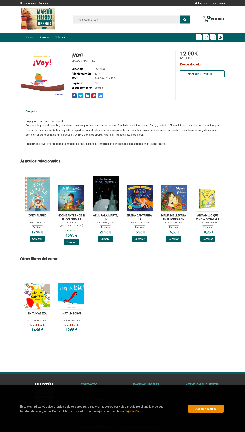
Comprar (37, 238)
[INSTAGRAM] (213, 37)
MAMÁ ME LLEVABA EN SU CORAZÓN (173, 217)
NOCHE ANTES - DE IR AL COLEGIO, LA (71, 217)
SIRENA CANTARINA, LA (139, 217)
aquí (99, 411)
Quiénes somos (28, 3)
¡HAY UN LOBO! (71, 313)
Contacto (43, 3)
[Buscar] (185, 20)
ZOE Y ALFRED (37, 215)
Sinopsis (31, 111)
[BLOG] (220, 37)
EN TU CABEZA (37, 313)
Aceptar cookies (205, 409)
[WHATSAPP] (206, 37)
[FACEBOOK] (199, 37)
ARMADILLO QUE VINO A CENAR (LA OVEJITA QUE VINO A (208, 217)
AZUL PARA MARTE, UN (105, 217)
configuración (129, 411)
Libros (42, 37)
